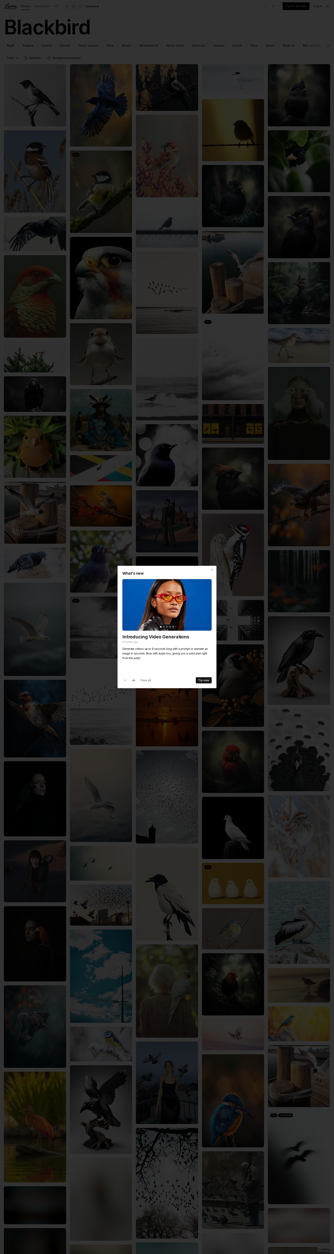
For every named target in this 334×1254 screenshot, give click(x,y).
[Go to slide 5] (173, 627)
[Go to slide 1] (161, 627)
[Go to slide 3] (167, 627)
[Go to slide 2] (164, 627)
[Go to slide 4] (170, 627)
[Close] (212, 570)
